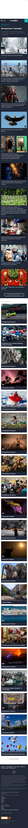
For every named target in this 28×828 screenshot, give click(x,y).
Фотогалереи (5, 24)
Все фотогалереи (14, 759)
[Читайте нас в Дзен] (2, 813)
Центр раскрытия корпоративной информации (9, 809)
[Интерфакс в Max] (11, 813)
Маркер (2, 800)
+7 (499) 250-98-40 (8, 789)
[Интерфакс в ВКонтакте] (7, 813)
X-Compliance (3, 798)
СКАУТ (2, 799)
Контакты (3, 766)
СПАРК (2, 796)
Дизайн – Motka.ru (5, 823)
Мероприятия (12, 768)
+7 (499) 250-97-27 (18, 789)
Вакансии (23, 766)
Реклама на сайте (5, 768)
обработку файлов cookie (6, 786)
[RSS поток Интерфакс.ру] (9, 813)
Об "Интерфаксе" (10, 766)
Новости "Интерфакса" (5, 805)
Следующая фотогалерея (13, 294)
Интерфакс (14, 20)
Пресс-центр (17, 766)
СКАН (2, 807)
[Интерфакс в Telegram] (4, 813)
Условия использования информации (9, 820)
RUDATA (2, 808)
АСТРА (2, 802)
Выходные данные (5, 822)
